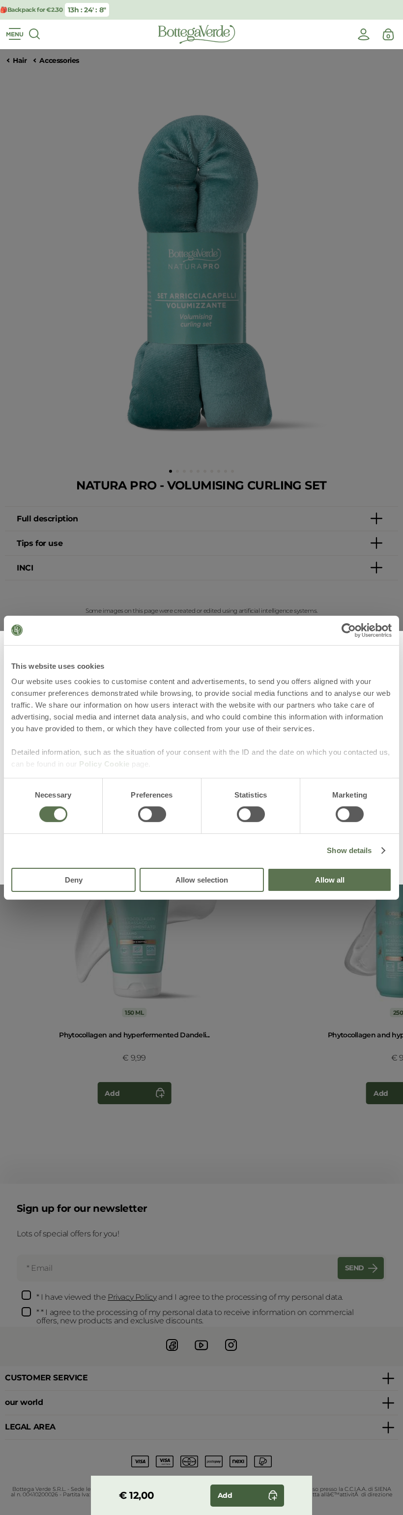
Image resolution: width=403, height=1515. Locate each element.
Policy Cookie (104, 764)
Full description (47, 518)
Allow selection (201, 880)
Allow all (330, 880)
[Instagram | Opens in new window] (231, 1352)
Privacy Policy (132, 1297)
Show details (349, 850)
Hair (20, 61)
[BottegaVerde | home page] (196, 34)
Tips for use (39, 543)
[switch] (152, 814)
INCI (25, 567)
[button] (170, 471)
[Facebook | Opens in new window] (172, 1352)
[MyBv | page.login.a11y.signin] (364, 34)
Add (112, 1093)
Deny (74, 880)
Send (354, 1267)
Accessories (59, 61)
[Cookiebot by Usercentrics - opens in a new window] (349, 630)
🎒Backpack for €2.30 (31, 9)
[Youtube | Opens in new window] (201, 1352)
